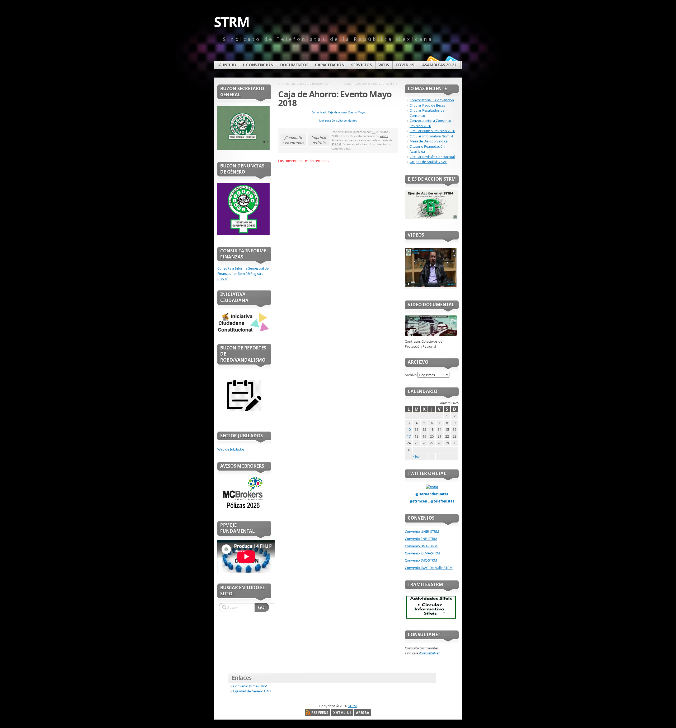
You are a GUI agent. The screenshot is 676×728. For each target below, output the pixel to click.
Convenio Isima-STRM (250, 686)
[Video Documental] (431, 335)
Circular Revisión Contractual (432, 156)
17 (409, 436)
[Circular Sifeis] (431, 617)
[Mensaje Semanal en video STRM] (431, 287)
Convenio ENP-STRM (421, 538)
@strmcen (418, 501)
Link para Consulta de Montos (338, 120)
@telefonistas (442, 501)
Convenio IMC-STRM (421, 560)
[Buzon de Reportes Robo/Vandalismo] (243, 418)
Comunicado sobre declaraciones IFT (369, 83)
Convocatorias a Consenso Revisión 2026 (430, 123)
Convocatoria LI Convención (432, 100)
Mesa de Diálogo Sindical (429, 141)
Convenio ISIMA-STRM (422, 553)
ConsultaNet (430, 653)
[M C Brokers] (243, 508)
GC (373, 132)
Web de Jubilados (231, 449)
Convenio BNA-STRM (421, 546)
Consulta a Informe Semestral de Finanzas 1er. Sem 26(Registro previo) (243, 273)
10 (409, 429)
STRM (231, 21)
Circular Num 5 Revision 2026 (432, 130)
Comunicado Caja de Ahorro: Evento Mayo (338, 112)
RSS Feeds (319, 712)
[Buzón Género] (243, 234)
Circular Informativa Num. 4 (431, 136)
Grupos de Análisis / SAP (428, 161)
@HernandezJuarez (431, 494)
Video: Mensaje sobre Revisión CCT (306, 83)
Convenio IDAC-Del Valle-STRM (429, 567)
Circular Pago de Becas (427, 105)
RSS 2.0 (336, 144)
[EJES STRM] (431, 217)
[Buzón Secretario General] (243, 149)
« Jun (416, 456)
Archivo (411, 374)
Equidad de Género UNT (252, 691)
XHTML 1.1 (342, 712)
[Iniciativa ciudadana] (243, 331)
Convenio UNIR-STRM (422, 531)
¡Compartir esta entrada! (293, 140)
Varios (384, 136)
